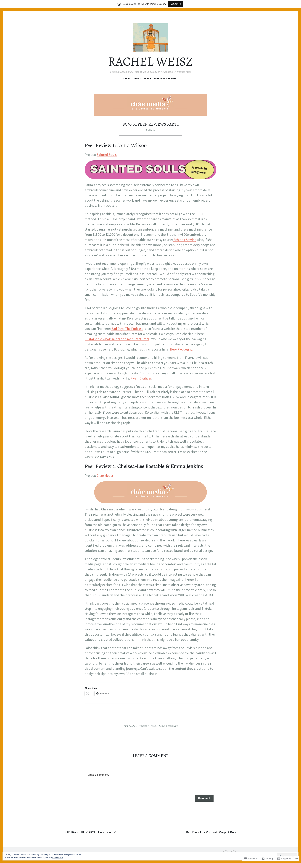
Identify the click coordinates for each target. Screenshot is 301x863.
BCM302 (150, 129)
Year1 (126, 78)
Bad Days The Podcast (127, 328)
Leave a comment (168, 726)
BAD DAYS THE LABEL (166, 78)
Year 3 (147, 78)
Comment (204, 798)
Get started (176, 4)
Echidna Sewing (184, 239)
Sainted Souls (107, 154)
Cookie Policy (57, 857)
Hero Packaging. (181, 349)
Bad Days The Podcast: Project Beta (211, 832)
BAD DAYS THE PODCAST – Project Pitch (92, 832)
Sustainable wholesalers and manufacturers (117, 339)
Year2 (137, 78)
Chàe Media (105, 475)
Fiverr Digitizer (141, 378)
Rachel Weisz (150, 61)
